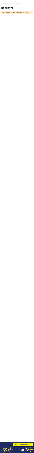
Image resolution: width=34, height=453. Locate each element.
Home (3, 2)
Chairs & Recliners (7, 4)
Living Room (20, 2)
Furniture (10, 2)
